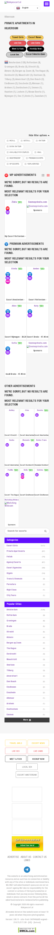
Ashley (11, 410)
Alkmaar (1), (37, 84)
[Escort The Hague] (7, 475)
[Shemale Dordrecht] (37, 445)
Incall (12, 141)
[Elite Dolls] (27, 827)
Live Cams (35, 43)
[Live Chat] (27, 810)
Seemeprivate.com (37, 202)
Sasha (11, 440)
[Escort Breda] (29, 311)
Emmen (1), (37, 88)
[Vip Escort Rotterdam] (8, 208)
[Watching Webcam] (12, 512)
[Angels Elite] (27, 794)
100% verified (33, 164)
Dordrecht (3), (11, 75)
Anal (39, 152)
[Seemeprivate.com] (37, 206)
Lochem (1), (22, 92)
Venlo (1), (29, 96)
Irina (27, 410)
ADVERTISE (13, 857)
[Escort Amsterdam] (7, 274)
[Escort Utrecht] (12, 422)
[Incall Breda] (7, 348)
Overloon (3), (39, 75)
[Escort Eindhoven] (22, 475)
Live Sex (17, 43)
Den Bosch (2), (37, 79)
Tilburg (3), (9, 79)
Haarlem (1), (10, 92)
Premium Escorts (36, 158)
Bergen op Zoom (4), (25, 71)
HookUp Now (36, 49)
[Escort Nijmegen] (7, 311)
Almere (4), (9, 71)
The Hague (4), (42, 71)
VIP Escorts (14, 164)
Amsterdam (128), (18, 63)
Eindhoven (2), (11, 84)
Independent (14, 158)
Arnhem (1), (10, 88)
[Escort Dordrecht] (22, 445)
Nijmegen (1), (11, 96)
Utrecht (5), (33, 67)
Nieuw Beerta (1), (36, 92)
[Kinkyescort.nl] (22, 2)
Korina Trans (41, 440)
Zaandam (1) (40, 96)
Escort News (34, 37)
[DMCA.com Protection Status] (27, 930)
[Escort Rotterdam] (29, 274)
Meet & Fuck (18, 49)
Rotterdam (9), (34, 63)
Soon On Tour (15, 147)
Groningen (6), (11, 67)
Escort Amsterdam (35, 54)
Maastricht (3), (26, 75)
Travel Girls (18, 37)
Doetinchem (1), (24, 88)
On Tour (42, 141)
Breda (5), (23, 67)
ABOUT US (26, 857)
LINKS (27, 860)
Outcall (26, 141)
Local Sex (14, 55)
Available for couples (19, 152)
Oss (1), (21, 96)
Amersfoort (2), (22, 79)
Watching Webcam (12, 500)
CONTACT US (40, 857)
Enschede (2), (25, 84)
